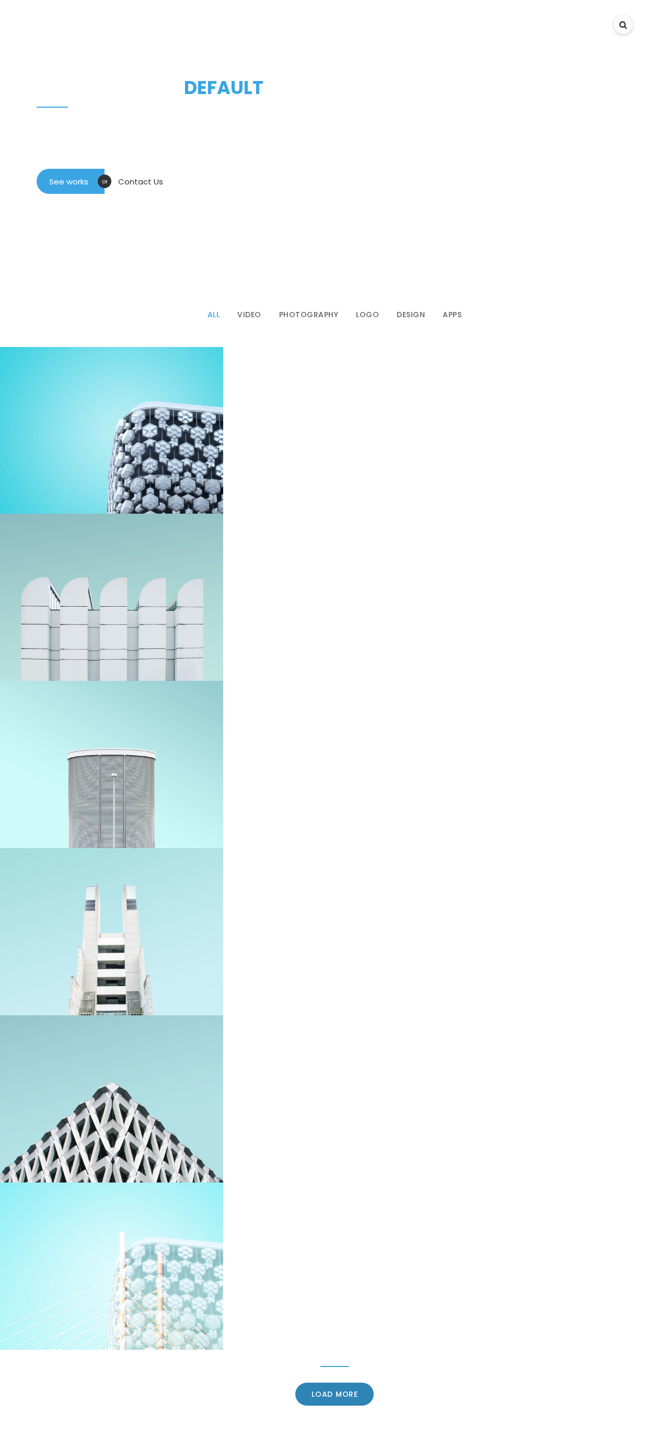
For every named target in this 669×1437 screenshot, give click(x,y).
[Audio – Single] (111, 931)
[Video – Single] (111, 764)
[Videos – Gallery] (111, 1099)
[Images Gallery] (111, 430)
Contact (583, 24)
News (539, 24)
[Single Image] (111, 597)
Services (497, 24)
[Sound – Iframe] (111, 1266)
